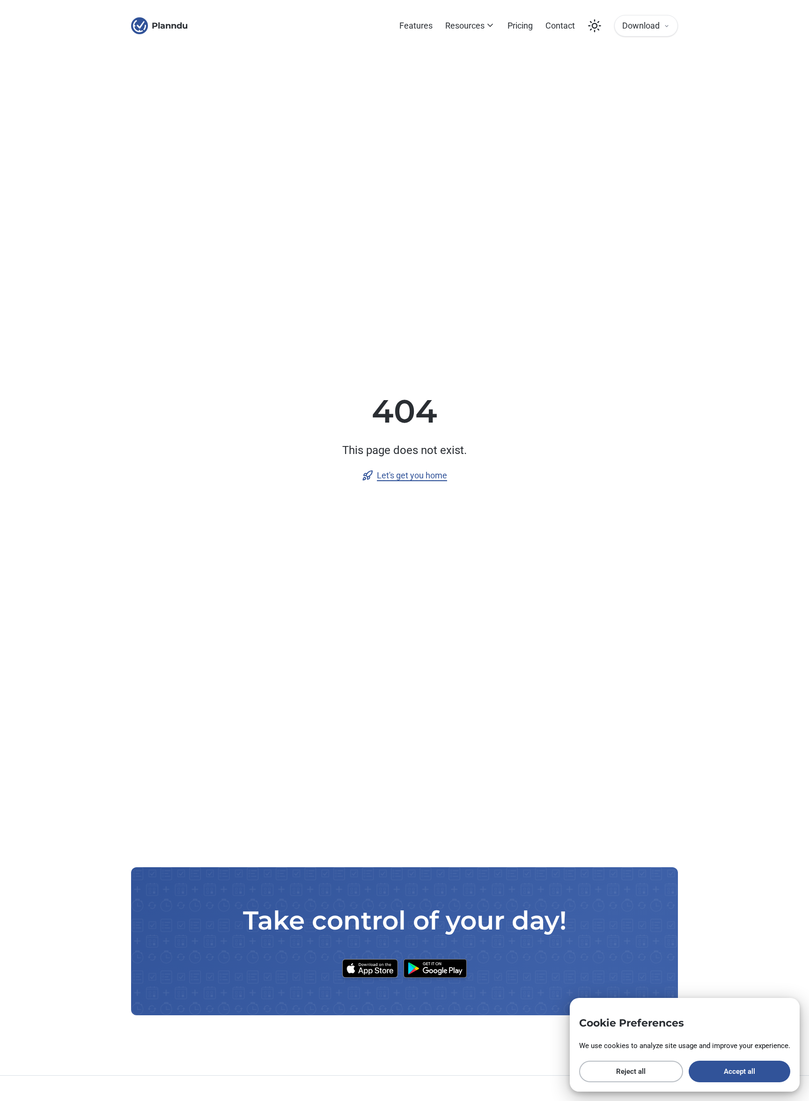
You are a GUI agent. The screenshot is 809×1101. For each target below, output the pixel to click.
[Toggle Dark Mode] (595, 26)
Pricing (520, 25)
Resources (465, 25)
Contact (560, 25)
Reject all (631, 1071)
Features (416, 25)
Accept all (739, 1071)
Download (641, 25)
